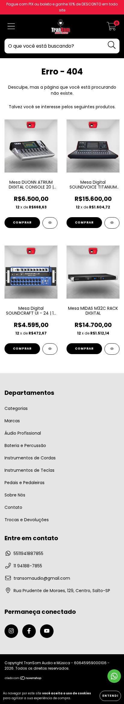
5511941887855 (28, 553)
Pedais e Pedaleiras (25, 483)
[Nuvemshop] (23, 678)
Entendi (110, 695)
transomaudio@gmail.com (42, 578)
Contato (13, 507)
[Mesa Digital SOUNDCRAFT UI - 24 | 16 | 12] (49, 349)
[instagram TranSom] (11, 631)
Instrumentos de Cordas (30, 458)
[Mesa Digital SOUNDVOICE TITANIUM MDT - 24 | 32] (111, 223)
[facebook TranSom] (29, 631)
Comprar (22, 222)
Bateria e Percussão (25, 445)
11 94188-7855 (28, 566)
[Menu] (11, 26)
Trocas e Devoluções (27, 520)
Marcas (12, 421)
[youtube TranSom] (47, 631)
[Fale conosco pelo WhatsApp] (114, 676)
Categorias (16, 408)
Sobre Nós (15, 495)
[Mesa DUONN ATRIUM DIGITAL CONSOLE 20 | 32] (49, 223)
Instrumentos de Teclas (29, 470)
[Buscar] (112, 45)
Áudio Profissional (23, 433)
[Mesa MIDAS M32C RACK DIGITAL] (111, 349)
